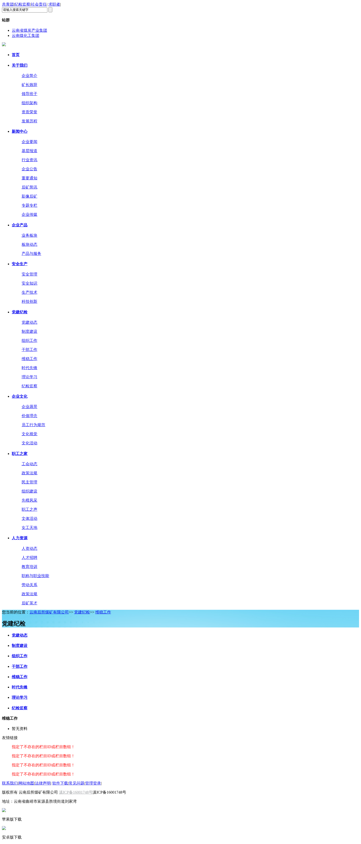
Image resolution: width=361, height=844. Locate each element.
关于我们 (20, 65)
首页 (16, 55)
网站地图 (26, 783)
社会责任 (39, 4)
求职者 (54, 4)
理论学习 (20, 697)
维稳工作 (103, 612)
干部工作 (20, 666)
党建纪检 (20, 312)
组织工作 (20, 656)
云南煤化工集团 (25, 35)
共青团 (8, 4)
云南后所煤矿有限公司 (49, 612)
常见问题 (76, 783)
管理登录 (93, 783)
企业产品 (20, 225)
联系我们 (10, 783)
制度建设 (20, 645)
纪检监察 (22, 4)
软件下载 (60, 783)
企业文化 (20, 396)
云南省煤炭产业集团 (29, 30)
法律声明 (43, 783)
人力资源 (20, 538)
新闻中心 (20, 131)
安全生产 (20, 264)
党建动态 (20, 635)
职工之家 (20, 453)
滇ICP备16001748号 (76, 792)
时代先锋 (20, 687)
